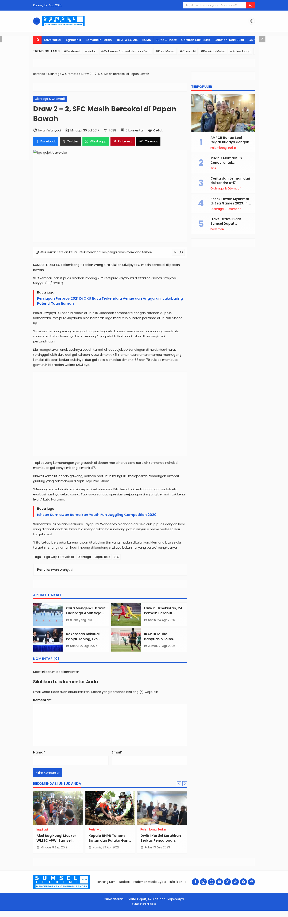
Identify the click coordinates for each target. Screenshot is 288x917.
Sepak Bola (102, 557)
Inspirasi (42, 829)
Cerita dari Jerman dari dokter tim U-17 (230, 180)
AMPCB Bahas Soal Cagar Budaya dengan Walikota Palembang (229, 142)
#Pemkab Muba (213, 51)
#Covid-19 (188, 51)
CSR (252, 40)
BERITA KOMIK (127, 40)
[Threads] (211, 881)
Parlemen (217, 229)
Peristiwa (95, 829)
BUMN (146, 40)
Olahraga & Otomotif (50, 99)
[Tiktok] (235, 881)
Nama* (39, 752)
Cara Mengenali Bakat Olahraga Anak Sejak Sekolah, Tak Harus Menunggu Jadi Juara (86, 615)
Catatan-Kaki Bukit (229, 40)
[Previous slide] (179, 783)
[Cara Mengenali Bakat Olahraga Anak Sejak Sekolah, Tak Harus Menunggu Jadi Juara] (48, 614)
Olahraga (84, 557)
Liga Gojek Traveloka (59, 557)
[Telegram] (243, 881)
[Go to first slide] (184, 783)
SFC (116, 557)
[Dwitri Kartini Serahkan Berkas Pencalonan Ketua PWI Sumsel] (162, 808)
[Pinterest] (251, 881)
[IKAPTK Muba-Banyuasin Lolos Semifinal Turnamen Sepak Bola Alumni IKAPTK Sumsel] (126, 640)
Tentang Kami (106, 882)
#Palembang (240, 51)
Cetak (158, 130)
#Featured (72, 51)
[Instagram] (203, 881)
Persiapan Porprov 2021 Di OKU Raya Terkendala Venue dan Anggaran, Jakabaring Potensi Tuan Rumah (110, 301)
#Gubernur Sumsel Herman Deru (126, 51)
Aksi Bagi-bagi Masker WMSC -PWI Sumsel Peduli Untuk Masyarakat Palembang (57, 843)
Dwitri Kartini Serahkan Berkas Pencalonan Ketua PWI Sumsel (160, 840)
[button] (250, 5)
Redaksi (124, 882)
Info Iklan (176, 882)
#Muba (90, 51)
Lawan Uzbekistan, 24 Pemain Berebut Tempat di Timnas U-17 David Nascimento (163, 615)
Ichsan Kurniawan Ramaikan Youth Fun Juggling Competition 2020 (96, 514)
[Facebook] (195, 881)
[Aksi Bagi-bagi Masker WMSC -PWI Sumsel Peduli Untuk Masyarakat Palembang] (58, 808)
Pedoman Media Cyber (149, 882)
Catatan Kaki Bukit (195, 40)
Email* (117, 752)
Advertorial (52, 40)
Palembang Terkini (153, 829)
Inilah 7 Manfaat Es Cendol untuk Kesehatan (226, 162)
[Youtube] (219, 881)
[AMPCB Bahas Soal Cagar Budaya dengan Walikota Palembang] (223, 113)
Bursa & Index (166, 40)
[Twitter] (227, 881)
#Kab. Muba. (165, 51)
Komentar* (42, 700)
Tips (213, 168)
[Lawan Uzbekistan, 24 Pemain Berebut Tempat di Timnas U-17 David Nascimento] (126, 614)
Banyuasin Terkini (99, 40)
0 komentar (135, 130)
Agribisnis (73, 40)
